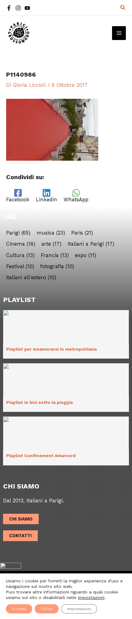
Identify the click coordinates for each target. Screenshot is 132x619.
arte (51, 244)
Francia (55, 255)
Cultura (20, 255)
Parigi (18, 233)
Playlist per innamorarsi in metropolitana (51, 349)
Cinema (20, 244)
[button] (123, 7)
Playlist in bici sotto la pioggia (39, 402)
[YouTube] (27, 8)
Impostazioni (79, 609)
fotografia (57, 266)
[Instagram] (18, 8)
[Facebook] (9, 8)
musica (51, 233)
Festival (20, 266)
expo (85, 255)
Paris (82, 233)
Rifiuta (46, 609)
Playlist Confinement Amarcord (41, 455)
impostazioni (91, 597)
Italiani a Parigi (91, 244)
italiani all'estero (31, 277)
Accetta (19, 609)
